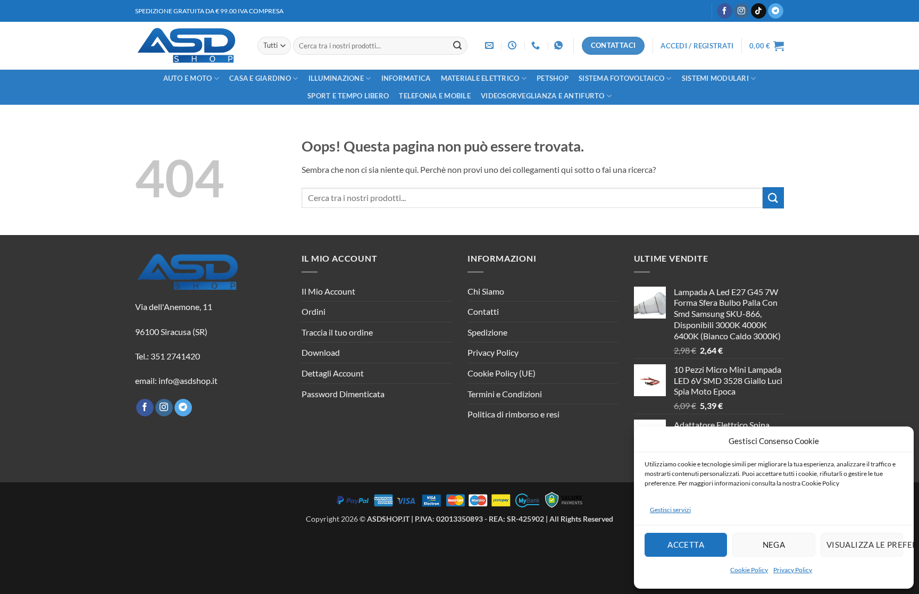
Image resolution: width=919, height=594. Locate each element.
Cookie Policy (749, 570)
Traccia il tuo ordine (337, 332)
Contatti (483, 311)
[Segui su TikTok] (758, 11)
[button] (697, 45)
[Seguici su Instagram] (741, 11)
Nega (774, 544)
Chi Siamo (485, 291)
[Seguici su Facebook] (724, 11)
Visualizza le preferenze (864, 544)
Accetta (685, 544)
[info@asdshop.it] (490, 45)
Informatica (406, 78)
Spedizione (487, 332)
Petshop (553, 78)
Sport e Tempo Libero (348, 95)
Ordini (313, 311)
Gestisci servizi (670, 510)
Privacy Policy (792, 570)
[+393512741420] (559, 45)
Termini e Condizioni (504, 394)
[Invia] (457, 46)
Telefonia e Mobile (435, 95)
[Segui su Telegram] (775, 11)
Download (321, 352)
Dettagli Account (333, 373)
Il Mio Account (328, 291)
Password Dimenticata (343, 394)
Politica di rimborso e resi (513, 414)
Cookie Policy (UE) (501, 373)
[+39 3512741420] (536, 45)
